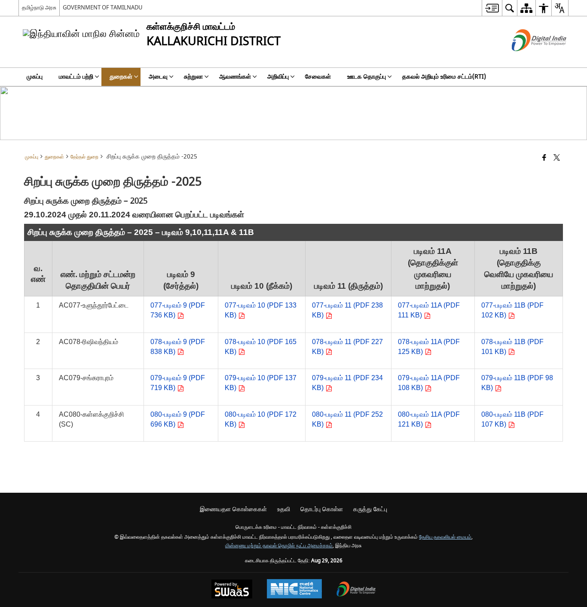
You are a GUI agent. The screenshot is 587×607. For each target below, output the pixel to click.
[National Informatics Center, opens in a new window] (294, 590)
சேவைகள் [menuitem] (318, 76)
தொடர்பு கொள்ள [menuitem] (321, 509)
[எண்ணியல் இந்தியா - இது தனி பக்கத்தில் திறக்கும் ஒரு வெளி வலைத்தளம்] (528, 58)
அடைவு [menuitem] (158, 76)
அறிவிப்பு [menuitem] (278, 76)
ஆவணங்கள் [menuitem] (235, 76)
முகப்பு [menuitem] (35, 76)
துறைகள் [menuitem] (121, 76)
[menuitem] (492, 8)
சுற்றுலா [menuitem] (193, 76)
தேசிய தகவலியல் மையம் (445, 537)
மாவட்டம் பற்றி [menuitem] (76, 76)
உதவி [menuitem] (283, 509)
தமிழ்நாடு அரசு (39, 7)
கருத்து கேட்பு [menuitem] (370, 509)
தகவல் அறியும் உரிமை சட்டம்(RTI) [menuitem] (444, 76)
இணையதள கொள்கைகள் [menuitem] (233, 509)
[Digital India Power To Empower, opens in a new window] (356, 590)
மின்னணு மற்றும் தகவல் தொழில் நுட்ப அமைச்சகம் (279, 545)
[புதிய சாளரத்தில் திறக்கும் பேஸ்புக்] (544, 158)
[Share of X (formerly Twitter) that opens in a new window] (556, 158)
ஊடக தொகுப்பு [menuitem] (366, 76)
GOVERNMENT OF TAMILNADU (103, 7)
